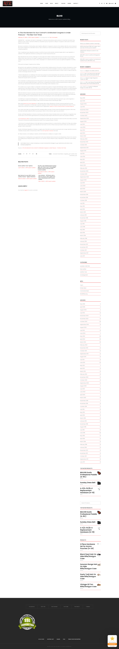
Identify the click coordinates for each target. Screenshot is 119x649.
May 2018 (82, 229)
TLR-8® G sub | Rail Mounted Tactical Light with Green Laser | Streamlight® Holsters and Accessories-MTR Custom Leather (47, 168)
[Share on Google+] (33, 154)
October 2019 (83, 200)
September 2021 (84, 147)
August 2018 (83, 221)
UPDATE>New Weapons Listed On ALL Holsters (89, 51)
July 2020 (82, 182)
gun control (71, 154)
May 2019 (82, 206)
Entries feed (83, 288)
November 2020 (84, 171)
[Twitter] (102, 3)
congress (65, 154)
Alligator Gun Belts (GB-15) (92, 70)
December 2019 (84, 194)
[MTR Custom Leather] (7, 3)
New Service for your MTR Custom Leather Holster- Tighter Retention (26, 176)
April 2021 (82, 162)
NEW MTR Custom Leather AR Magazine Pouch (90, 55)
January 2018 (83, 241)
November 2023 (84, 112)
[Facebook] (99, 3)
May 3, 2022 (41, 181)
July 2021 (82, 153)
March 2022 (83, 136)
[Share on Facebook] (23, 154)
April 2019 (82, 209)
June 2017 (82, 256)
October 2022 (83, 115)
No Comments (53, 37)
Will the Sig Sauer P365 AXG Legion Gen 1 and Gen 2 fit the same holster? (90, 47)
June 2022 (82, 127)
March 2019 (83, 212)
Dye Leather (83, 269)
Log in (81, 285)
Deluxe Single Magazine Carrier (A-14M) (89, 78)
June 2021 (82, 156)
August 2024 (83, 104)
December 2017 (84, 244)
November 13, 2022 (42, 171)
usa (76, 155)
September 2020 (84, 177)
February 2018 (83, 238)
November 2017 (84, 247)
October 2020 (83, 174)
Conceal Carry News (58, 154)
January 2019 (83, 215)
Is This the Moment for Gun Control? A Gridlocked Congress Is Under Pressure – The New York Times (44, 148)
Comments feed (84, 291)
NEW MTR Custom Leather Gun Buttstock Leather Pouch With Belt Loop (90, 59)
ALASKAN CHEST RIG (85, 266)
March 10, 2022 (21, 178)
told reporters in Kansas (47, 130)
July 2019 (82, 203)
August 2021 (83, 150)
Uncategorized (84, 275)
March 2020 (83, 191)
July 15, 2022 (21, 167)
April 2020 (82, 188)
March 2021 (83, 165)
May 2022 (82, 130)
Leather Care (83, 272)
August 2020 (83, 180)
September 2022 (84, 118)
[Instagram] (104, 3)
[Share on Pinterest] (29, 154)
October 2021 (83, 144)
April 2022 (82, 133)
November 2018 (84, 218)
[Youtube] (107, 3)
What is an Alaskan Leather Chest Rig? (90, 43)
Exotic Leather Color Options (25, 165)
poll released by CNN (24, 118)
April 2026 (82, 101)
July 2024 (82, 106)
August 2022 (83, 121)
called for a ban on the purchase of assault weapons (62, 106)
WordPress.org (83, 294)
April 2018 (82, 232)
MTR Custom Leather (33, 37)
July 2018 (82, 223)
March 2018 (83, 235)
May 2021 (82, 159)
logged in (26, 190)
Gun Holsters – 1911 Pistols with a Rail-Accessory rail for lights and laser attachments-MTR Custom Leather (46, 177)
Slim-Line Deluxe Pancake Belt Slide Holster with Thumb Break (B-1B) (90, 74)
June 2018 (82, 226)
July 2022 (82, 124)
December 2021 (84, 142)
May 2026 (82, 98)
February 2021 (83, 168)
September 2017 (84, 253)
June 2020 (82, 185)
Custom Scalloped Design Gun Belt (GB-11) (89, 87)
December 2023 (84, 109)
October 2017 (83, 250)
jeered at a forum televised (29, 103)
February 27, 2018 (22, 37)
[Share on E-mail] (36, 154)
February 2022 (83, 139)
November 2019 (84, 197)
